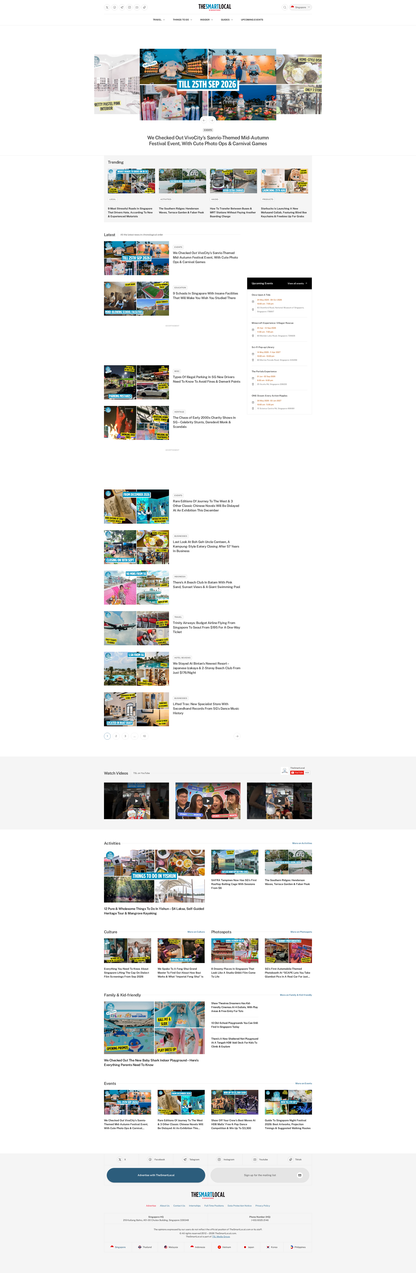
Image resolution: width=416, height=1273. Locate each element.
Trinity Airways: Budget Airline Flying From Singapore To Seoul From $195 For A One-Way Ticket (206, 627)
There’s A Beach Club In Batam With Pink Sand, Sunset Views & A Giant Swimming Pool (206, 584)
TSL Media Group (221, 1236)
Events (178, 247)
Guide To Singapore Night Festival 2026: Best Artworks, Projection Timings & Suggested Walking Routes (288, 1124)
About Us (164, 1205)
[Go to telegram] (122, 7)
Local (112, 199)
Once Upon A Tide (261, 295)
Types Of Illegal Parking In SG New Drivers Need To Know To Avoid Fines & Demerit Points (206, 379)
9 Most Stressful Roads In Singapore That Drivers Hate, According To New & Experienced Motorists (130, 212)
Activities (165, 199)
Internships (195, 1205)
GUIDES (225, 19)
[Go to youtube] (137, 7)
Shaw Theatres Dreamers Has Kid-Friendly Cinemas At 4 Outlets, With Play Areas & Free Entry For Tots (234, 1007)
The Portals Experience (264, 371)
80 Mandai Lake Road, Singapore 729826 (276, 336)
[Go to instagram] (129, 7)
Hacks (214, 199)
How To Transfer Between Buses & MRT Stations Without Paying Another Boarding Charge (233, 212)
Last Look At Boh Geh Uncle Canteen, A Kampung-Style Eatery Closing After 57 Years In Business (208, 140)
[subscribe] (300, 1175)
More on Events (303, 1083)
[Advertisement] (172, 342)
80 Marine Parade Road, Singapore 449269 (277, 360)
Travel (178, 617)
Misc (176, 371)
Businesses (208, 130)
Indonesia (180, 577)
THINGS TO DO (181, 19)
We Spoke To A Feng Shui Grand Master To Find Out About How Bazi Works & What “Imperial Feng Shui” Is (180, 972)
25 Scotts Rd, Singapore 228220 (272, 384)
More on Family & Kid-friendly (296, 995)
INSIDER (205, 19)
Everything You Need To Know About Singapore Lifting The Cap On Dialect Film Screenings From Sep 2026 (126, 972)
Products (267, 199)
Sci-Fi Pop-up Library (263, 347)
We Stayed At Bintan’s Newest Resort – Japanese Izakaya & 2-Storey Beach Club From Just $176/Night (206, 668)
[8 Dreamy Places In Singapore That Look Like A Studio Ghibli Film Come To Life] (234, 950)
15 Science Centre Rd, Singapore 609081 (276, 408)
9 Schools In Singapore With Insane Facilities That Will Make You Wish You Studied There (205, 295)
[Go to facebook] (114, 7)
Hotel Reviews (182, 658)
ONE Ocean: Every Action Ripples (269, 395)
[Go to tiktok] (144, 7)
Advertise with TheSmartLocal (156, 1175)
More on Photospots (301, 932)
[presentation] (295, 771)
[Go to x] (107, 7)
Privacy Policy (262, 1205)
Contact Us (179, 1205)
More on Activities (302, 843)
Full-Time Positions (214, 1205)
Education (180, 288)
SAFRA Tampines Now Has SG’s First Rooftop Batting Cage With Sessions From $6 (234, 884)
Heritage (179, 412)
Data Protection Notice (240, 1205)
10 (144, 736)
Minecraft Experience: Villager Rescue (272, 323)
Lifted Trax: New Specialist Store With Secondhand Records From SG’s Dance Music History (206, 708)
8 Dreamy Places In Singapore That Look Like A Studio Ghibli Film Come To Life (233, 972)
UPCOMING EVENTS (252, 19)
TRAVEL (157, 19)
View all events (296, 283)
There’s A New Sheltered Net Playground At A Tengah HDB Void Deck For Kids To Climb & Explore (234, 1042)
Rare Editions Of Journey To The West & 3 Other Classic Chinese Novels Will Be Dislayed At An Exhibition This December (206, 505)
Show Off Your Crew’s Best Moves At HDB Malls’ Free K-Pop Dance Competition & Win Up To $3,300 (233, 1124)
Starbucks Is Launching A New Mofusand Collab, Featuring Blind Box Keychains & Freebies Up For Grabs (284, 212)
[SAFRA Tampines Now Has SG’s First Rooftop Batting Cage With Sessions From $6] (234, 862)
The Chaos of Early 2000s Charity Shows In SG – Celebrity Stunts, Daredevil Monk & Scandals (204, 422)
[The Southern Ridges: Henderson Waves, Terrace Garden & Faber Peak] (182, 181)
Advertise (151, 1205)
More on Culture (196, 932)
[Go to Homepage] (214, 7)
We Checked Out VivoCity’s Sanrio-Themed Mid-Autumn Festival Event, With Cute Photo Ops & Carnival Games (205, 257)
